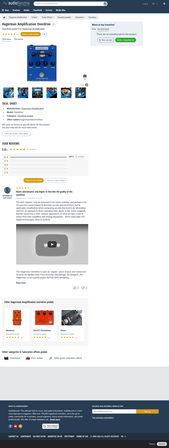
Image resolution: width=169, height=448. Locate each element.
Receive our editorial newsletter (107, 406)
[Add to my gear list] (54, 24)
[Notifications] (164, 3)
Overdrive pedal (9, 29)
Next (86, 84)
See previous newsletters (103, 417)
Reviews (16, 10)
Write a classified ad (125, 40)
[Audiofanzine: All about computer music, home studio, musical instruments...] (16, 3)
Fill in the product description (16, 133)
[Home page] (4, 17)
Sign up (147, 411)
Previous (82, 84)
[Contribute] (44, 34)
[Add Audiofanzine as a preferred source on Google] (50, 426)
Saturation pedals (64, 17)
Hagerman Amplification (18, 17)
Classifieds (37, 10)
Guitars (34, 17)
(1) (18, 34)
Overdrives (80, 17)
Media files (60, 10)
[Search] (105, 4)
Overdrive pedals (25, 116)
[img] (9, 34)
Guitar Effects (47, 17)
